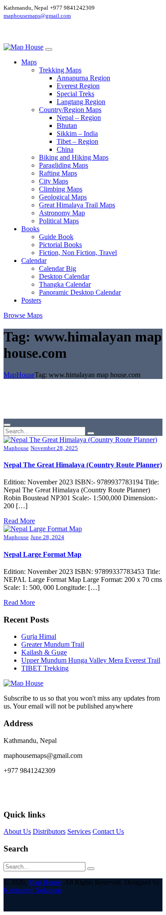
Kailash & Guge (44, 652)
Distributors (49, 831)
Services (79, 831)
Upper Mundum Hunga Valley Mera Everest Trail (90, 660)
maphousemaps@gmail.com (37, 15)
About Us (17, 831)
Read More (19, 521)
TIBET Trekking (45, 668)
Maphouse (16, 448)
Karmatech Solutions (33, 890)
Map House (44, 882)
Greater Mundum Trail (52, 644)
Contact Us (108, 831)
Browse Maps (23, 315)
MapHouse (19, 375)
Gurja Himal (38, 636)
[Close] (7, 425)
